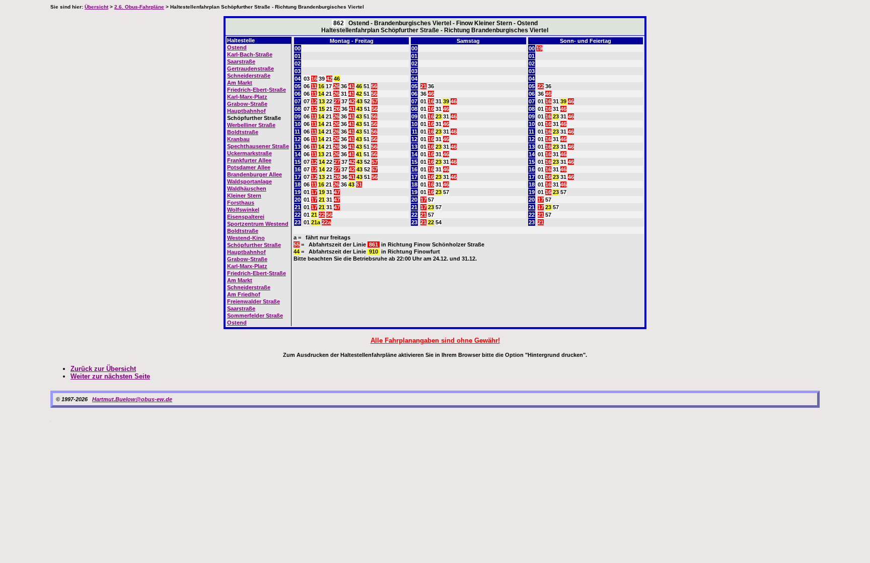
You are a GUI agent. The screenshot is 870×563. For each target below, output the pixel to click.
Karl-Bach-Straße (249, 54)
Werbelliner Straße (251, 125)
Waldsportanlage (249, 181)
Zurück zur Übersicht (103, 368)
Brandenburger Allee (254, 174)
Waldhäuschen (246, 188)
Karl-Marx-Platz (247, 97)
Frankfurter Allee (249, 160)
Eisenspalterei (245, 217)
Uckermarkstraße (249, 153)
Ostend (237, 47)
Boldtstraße (242, 132)
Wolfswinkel (243, 210)
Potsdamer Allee (248, 167)
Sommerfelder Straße (255, 315)
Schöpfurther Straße (254, 245)
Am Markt (239, 83)
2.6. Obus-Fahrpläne (139, 7)
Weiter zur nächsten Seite (110, 376)
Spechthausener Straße (258, 146)
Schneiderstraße (248, 76)
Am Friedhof (243, 294)
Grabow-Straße (247, 104)
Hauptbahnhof (246, 111)
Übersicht (96, 7)
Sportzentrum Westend (257, 224)
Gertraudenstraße (250, 69)
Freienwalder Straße (253, 301)
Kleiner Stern (244, 196)
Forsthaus (240, 203)
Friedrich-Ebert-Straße (256, 90)
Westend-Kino (246, 238)
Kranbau (238, 139)
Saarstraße (241, 61)
